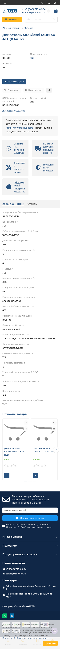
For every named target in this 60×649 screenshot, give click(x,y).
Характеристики (13, 203)
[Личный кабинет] (55, 2)
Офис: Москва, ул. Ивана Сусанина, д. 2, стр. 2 (31, 587)
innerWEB (29, 606)
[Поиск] (54, 19)
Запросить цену (14, 81)
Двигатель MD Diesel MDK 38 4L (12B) (14, 451)
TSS (32, 58)
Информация (12, 536)
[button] (4, 450)
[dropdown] (4, 2)
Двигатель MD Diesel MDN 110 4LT (43, 450)
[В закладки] (26, 422)
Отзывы (32, 203)
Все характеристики (13, 110)
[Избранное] (42, 2)
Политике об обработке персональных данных (25, 638)
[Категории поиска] (28, 19)
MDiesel (28, 28)
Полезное (9, 545)
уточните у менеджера (19, 127)
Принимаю (50, 643)
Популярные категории (19, 554)
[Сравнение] (48, 2)
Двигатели (14, 28)
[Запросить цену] (6, 475)
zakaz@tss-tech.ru (35, 12)
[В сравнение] (26, 428)
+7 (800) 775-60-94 (35, 9)
